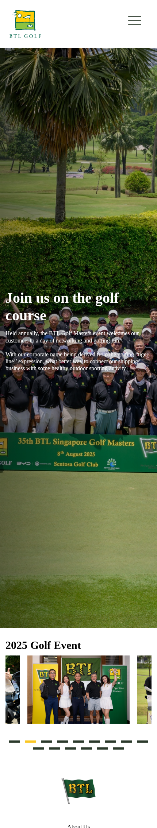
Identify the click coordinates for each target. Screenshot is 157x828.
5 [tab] (78, 741)
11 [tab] (54, 748)
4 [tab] (62, 741)
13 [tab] (86, 748)
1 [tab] (14, 741)
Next (148, 692)
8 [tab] (126, 741)
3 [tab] (46, 741)
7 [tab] (110, 741)
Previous (9, 692)
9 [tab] (142, 741)
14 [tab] (102, 748)
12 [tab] (70, 748)
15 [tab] (118, 748)
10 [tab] (38, 748)
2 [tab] (30, 741)
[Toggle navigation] (135, 21)
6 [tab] (94, 741)
